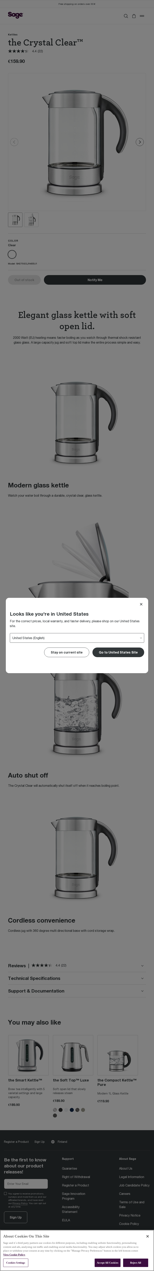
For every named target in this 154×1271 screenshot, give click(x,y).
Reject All (135, 1262)
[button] (118, 652)
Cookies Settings (15, 1262)
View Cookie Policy (14, 1254)
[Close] (141, 604)
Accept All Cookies (107, 1262)
